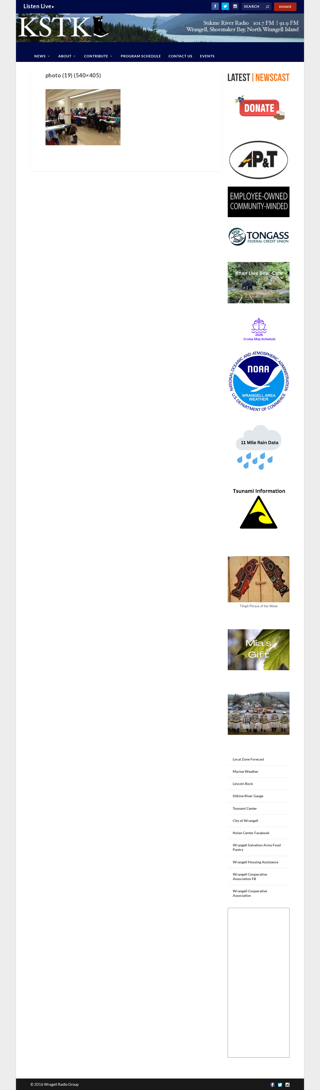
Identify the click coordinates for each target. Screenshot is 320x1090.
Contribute (96, 56)
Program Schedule (141, 56)
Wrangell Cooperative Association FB (250, 876)
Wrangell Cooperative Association (250, 893)
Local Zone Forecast (248, 759)
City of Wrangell (245, 820)
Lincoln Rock (243, 783)
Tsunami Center (245, 808)
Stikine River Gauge (248, 796)
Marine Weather (245, 771)
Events (207, 56)
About (65, 56)
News (40, 56)
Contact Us (180, 56)
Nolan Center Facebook (251, 833)
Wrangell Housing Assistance (255, 862)
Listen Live (38, 6)
